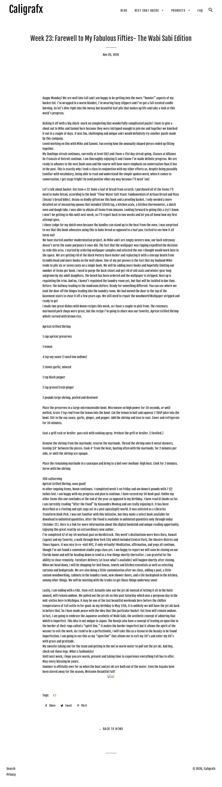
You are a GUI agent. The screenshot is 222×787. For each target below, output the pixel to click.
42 (55, 695)
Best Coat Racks (147, 10)
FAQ (200, 10)
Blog (124, 10)
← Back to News (111, 729)
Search (11, 769)
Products (178, 10)
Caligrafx (209, 769)
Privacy (11, 774)
